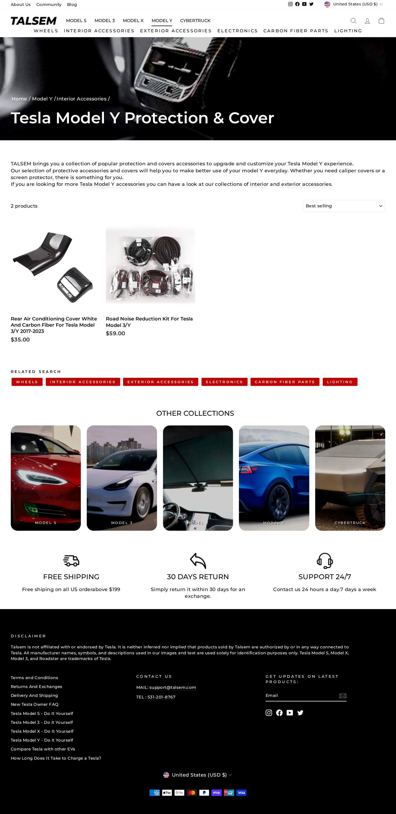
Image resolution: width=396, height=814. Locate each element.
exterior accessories (306, 184)
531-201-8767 (161, 697)
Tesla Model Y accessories (112, 184)
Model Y (162, 20)
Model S (76, 20)
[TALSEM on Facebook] (279, 713)
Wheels (46, 30)
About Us (21, 4)
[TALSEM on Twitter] (300, 713)
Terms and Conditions (34, 677)
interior (259, 184)
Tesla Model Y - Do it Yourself (42, 740)
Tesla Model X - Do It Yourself (42, 731)
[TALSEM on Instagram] (269, 713)
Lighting (348, 30)
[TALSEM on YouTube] (290, 713)
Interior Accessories (99, 30)
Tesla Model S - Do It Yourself (42, 713)
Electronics (237, 30)
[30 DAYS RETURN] (198, 562)
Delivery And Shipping (34, 695)
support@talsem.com (173, 687)
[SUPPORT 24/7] (325, 562)
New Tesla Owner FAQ (35, 704)
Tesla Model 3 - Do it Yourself (42, 722)
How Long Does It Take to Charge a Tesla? (56, 758)
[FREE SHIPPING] (71, 562)
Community (49, 4)
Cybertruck (195, 20)
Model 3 (105, 20)
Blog (72, 4)
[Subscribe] (342, 695)
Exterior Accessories (176, 30)
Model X (133, 20)
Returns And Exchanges (36, 686)
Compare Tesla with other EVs (43, 749)
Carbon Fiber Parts (296, 30)
